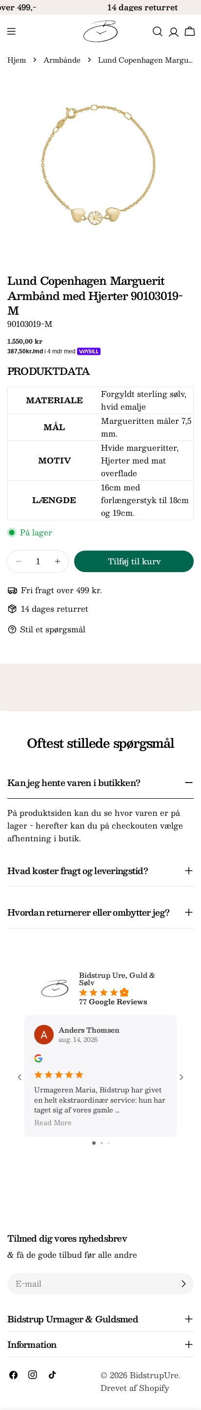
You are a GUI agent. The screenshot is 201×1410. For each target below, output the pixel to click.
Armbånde (61, 60)
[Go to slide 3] (108, 1143)
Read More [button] (53, 1122)
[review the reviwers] (38, 1059)
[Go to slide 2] (101, 1143)
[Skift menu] (11, 31)
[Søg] (157, 31)
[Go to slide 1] (94, 1143)
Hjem (16, 60)
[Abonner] (183, 1283)
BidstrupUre (154, 1375)
